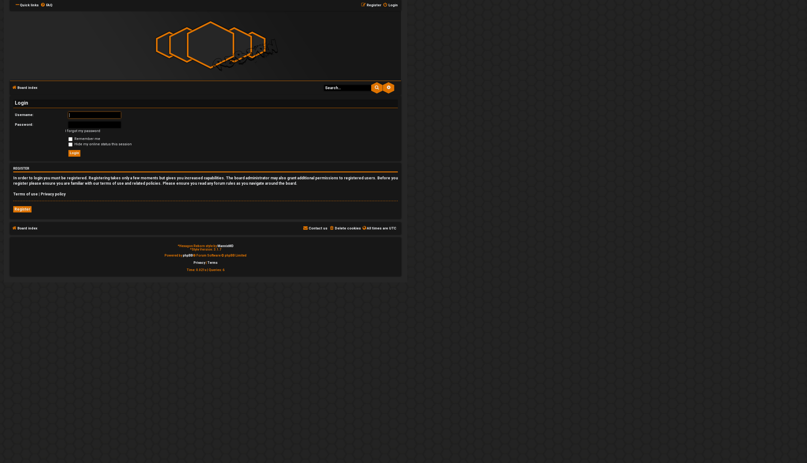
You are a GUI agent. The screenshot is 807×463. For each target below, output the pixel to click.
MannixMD (226, 246)
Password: (24, 125)
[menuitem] (46, 5)
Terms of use (25, 194)
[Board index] (211, 45)
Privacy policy (53, 194)
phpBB (188, 255)
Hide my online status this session (102, 144)
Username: (24, 115)
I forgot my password (82, 131)
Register (22, 209)
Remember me (86, 139)
